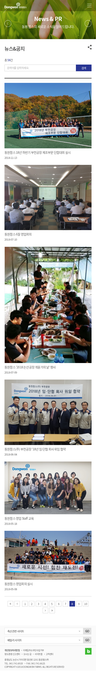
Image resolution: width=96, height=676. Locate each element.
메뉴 (89, 5)
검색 (83, 68)
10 (85, 604)
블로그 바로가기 (88, 651)
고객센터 (49, 654)
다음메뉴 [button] (88, 23)
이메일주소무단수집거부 (33, 650)
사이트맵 (38, 654)
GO (87, 631)
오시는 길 (27, 654)
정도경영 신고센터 (12, 654)
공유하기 (90, 47)
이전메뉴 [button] (7, 23)
